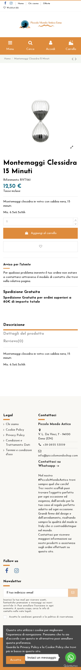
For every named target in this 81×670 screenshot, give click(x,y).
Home (21, 3)
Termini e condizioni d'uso (19, 452)
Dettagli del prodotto (23, 334)
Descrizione (14, 325)
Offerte (46, 3)
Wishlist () (12, 8)
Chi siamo (33, 3)
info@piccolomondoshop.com (58, 455)
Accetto (15, 660)
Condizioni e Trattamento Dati (18, 443)
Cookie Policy (15, 429)
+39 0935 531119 (54, 445)
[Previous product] (73, 59)
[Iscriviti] (73, 593)
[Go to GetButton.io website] (71, 665)
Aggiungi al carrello (44, 233)
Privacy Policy (15, 435)
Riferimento (11, 180)
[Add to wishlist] (40, 246)
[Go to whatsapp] (70, 657)
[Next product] (76, 59)
